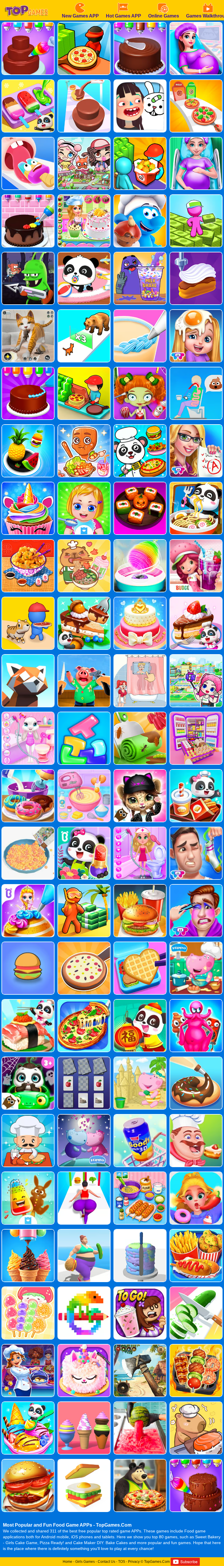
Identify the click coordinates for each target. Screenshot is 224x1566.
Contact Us (106, 1562)
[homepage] (26, 2)
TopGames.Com (157, 1562)
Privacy (134, 1562)
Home (67, 1562)
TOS (121, 1562)
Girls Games (85, 1562)
